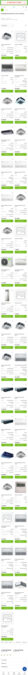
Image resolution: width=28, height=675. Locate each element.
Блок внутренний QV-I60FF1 (6, 593)
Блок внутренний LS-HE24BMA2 (6, 526)
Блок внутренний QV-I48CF (19, 334)
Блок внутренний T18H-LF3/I (20, 430)
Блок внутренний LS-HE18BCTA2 (19, 593)
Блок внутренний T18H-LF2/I (6, 172)
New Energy (24, 642)
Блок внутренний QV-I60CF (6, 366)
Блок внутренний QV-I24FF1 (6, 560)
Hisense (10, 642)
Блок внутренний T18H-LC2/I (6, 109)
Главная (3, 18)
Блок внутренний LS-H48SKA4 (6, 303)
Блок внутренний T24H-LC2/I (20, 140)
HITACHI (6, 642)
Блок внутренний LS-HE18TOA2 (19, 76)
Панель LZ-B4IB (4, 75)
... (12, 18)
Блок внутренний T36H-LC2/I (20, 206)
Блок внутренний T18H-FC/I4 (20, 109)
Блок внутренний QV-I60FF (21, 365)
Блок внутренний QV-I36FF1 (19, 560)
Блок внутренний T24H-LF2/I (20, 172)
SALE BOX (8, 18)
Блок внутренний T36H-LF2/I (6, 206)
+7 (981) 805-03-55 (6, 650)
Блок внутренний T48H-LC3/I (20, 463)
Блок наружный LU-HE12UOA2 (5, 270)
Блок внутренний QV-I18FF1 (19, 526)
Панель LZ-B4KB (18, 494)
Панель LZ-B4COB (19, 238)
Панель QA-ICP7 (18, 303)
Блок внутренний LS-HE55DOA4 (6, 140)
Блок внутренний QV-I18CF (6, 334)
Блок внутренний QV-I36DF (6, 430)
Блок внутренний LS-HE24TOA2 (19, 270)
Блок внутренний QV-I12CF (6, 45)
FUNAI (2, 642)
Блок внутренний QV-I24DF (19, 398)
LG (13, 642)
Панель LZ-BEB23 (18, 44)
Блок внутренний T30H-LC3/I (6, 495)
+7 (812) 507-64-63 (18, 650)
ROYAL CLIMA (18, 642)
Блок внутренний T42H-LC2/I (6, 239)
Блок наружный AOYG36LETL (4, 626)
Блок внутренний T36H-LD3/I (6, 463)
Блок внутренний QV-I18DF (6, 398)
